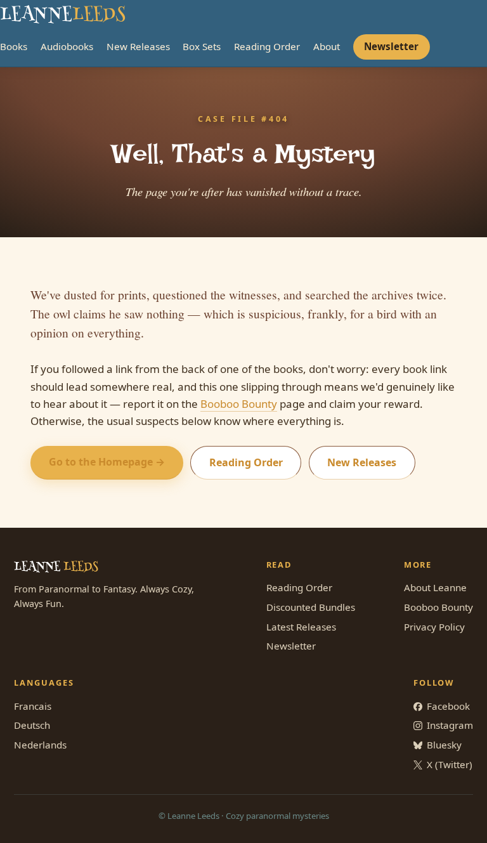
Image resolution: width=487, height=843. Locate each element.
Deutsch (32, 725)
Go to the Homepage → (107, 462)
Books (13, 46)
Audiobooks (67, 46)
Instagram (450, 725)
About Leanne (435, 587)
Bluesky (444, 744)
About (326, 46)
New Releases (138, 46)
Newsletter (391, 46)
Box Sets (202, 46)
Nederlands (40, 744)
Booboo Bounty (238, 403)
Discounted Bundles (310, 607)
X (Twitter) (449, 764)
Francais (32, 706)
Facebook (448, 706)
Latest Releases (301, 626)
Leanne (62, 15)
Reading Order (267, 46)
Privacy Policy (434, 626)
